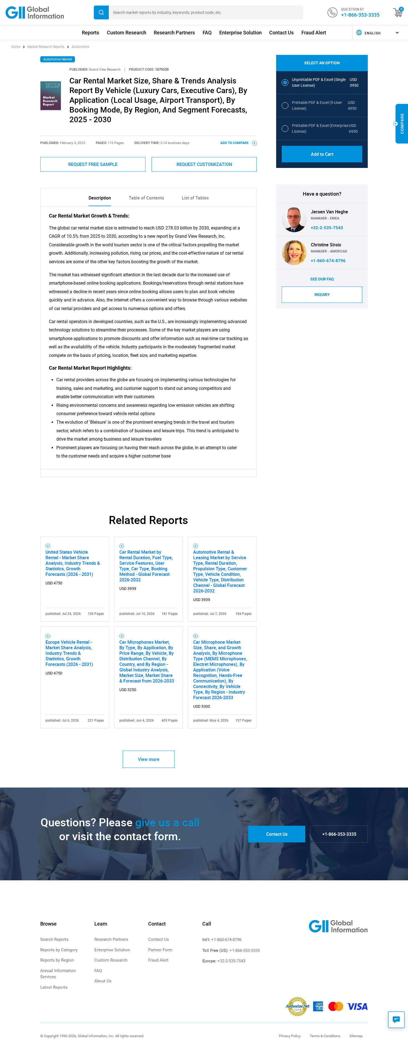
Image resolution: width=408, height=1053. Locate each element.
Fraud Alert (313, 32)
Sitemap (355, 1036)
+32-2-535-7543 (327, 227)
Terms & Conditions (325, 1036)
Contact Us (281, 32)
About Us (103, 980)
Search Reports (54, 939)
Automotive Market (57, 59)
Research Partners (174, 32)
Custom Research (126, 32)
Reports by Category (59, 949)
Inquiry (322, 294)
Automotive (80, 47)
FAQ (207, 32)
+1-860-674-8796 (328, 260)
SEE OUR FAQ (322, 279)
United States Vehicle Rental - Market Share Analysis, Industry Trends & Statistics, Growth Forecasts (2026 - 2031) (73, 563)
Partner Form (160, 949)
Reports (90, 32)
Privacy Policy (290, 1036)
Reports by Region (57, 960)
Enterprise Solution (240, 32)
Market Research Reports (45, 47)
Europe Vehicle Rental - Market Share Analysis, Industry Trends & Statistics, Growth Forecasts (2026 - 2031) (69, 653)
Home (16, 47)
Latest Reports (53, 987)
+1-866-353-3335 (360, 14)
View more (148, 759)
